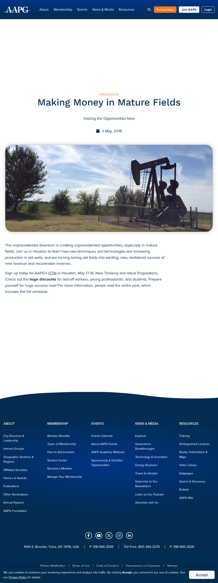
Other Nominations (15, 494)
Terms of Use (81, 566)
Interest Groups (13, 448)
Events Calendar (102, 436)
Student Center (57, 460)
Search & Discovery (192, 481)
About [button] (44, 9)
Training (184, 436)
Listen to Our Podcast (149, 494)
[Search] (149, 9)
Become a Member (59, 468)
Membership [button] (63, 9)
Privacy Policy (18, 577)
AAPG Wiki (186, 498)
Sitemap (172, 566)
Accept (202, 574)
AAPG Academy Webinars (108, 452)
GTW (53, 273)
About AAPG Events (104, 444)
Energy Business (146, 465)
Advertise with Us (146, 502)
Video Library (188, 465)
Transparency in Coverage (143, 566)
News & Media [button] (103, 9)
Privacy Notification (52, 566)
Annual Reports (13, 502)
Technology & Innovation (151, 457)
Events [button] (82, 9)
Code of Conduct (107, 566)
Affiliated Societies (15, 470)
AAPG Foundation (15, 511)
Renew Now (165, 9)
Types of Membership (61, 444)
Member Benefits (58, 436)
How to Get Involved (60, 452)
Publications (11, 486)
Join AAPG (189, 9)
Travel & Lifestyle (146, 473)
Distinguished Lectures (194, 444)
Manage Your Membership (64, 477)
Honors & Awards (15, 478)
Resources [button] (126, 9)
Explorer (140, 436)
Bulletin (184, 489)
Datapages (186, 473)
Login (208, 9)
